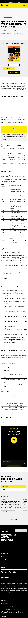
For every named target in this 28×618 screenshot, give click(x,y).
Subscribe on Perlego (14, 72)
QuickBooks (4, 422)
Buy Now (9, 68)
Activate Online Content (5, 559)
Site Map (2, 563)
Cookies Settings (4, 603)
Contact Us (3, 556)
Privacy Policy (3, 600)
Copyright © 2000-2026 (5, 609)
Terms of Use (4, 597)
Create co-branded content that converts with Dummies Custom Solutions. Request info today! (14, 1)
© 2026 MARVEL (4, 616)
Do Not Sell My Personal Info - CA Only (9, 606)
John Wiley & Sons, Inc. (16, 609)
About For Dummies (5, 553)
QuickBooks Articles (7, 17)
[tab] (13, 486)
